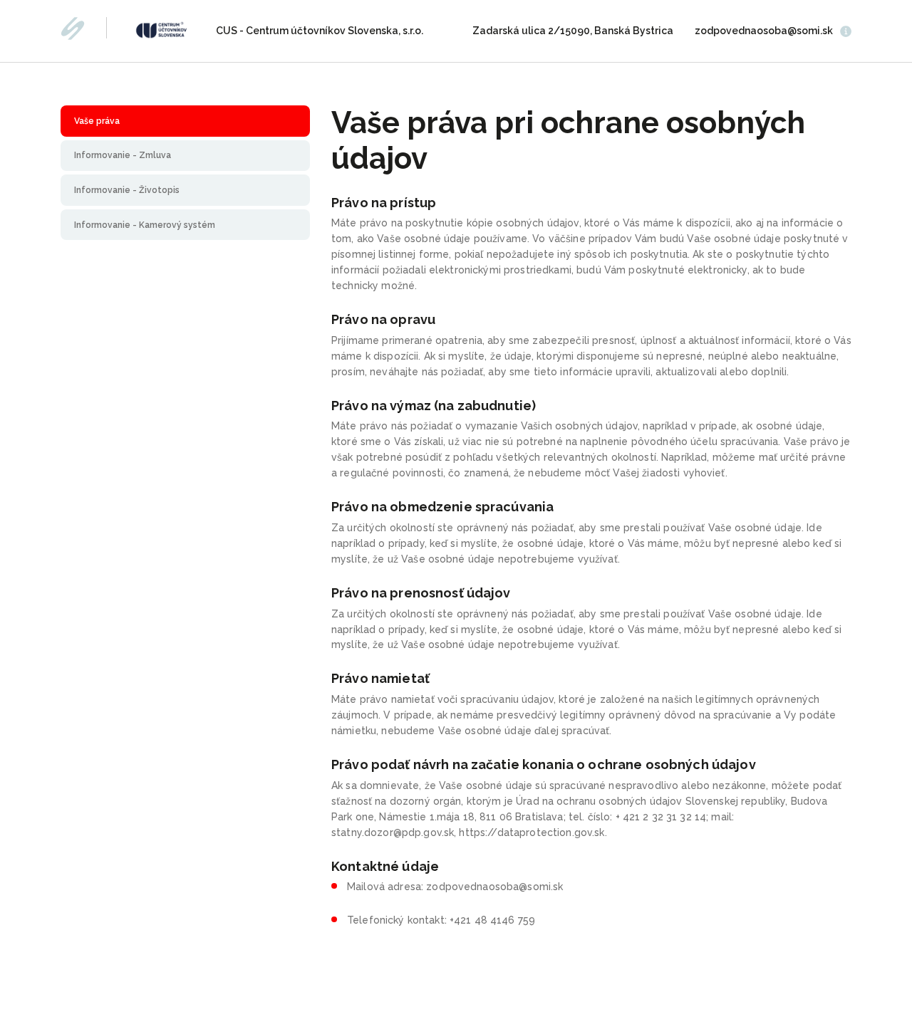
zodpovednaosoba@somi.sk (764, 30)
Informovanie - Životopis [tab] (127, 190)
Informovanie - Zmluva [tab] (122, 155)
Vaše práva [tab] (97, 121)
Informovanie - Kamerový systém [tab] (144, 225)
